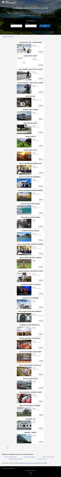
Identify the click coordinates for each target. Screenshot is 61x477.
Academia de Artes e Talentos (30, 284)
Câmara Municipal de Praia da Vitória (30, 271)
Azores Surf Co (30, 136)
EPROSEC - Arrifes (30, 432)
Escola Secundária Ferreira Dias (30, 163)
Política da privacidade (30, 470)
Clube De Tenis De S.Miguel (30, 230)
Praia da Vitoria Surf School (30, 203)
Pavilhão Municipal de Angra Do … (30, 338)
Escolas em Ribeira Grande (48, 456)
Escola (9, 36)
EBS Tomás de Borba (30, 123)
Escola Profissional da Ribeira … (30, 405)
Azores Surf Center (30, 56)
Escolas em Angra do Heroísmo (16, 458)
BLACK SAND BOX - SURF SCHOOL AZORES (30, 82)
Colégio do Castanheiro (30, 298)
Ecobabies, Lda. (30, 419)
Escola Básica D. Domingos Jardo (30, 392)
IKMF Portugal (30, 96)
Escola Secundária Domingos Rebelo (30, 190)
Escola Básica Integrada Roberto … (30, 311)
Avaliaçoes (5, 36)
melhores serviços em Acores (25, 463)
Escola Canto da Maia (30, 378)
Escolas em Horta (41, 458)
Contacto (54, 2)
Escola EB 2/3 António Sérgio (30, 217)
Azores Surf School (30, 150)
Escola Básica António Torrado (30, 257)
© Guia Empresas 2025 (8, 468)
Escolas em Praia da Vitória (10, 456)
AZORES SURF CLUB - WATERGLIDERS (30, 42)
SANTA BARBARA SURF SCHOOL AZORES (30, 69)
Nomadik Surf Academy (30, 109)
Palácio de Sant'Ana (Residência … (30, 177)
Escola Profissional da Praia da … (30, 365)
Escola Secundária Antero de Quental (30, 244)
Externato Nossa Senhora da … (30, 325)
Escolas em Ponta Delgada (29, 456)
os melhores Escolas (37, 463)
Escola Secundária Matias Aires (30, 351)
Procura (45, 25)
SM (30, 474)
